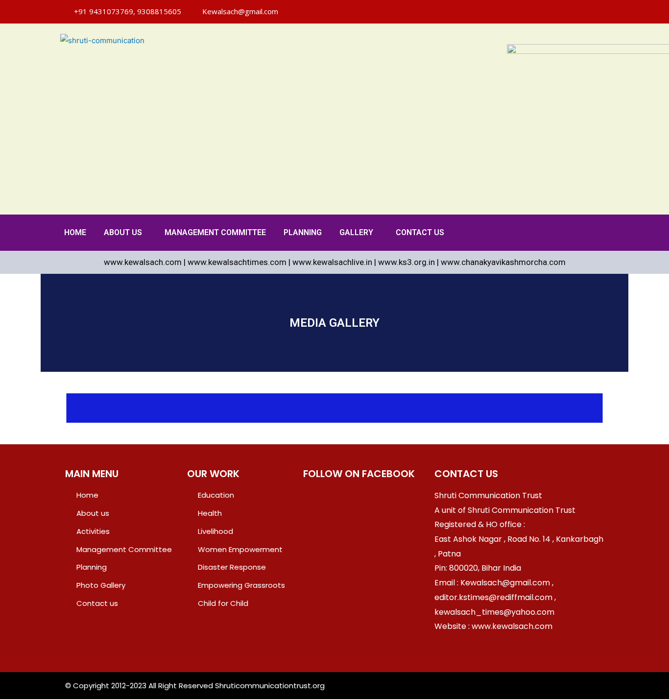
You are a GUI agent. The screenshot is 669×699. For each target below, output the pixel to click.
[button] (125, 233)
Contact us (420, 232)
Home (75, 232)
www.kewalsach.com (143, 262)
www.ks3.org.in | (409, 262)
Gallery (356, 232)
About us (123, 232)
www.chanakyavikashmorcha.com (503, 262)
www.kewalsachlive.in (332, 262)
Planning (303, 232)
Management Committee (215, 232)
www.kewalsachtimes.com (237, 262)
